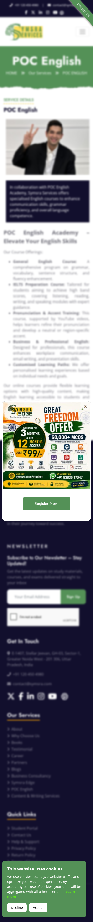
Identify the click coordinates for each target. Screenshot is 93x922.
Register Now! (47, 503)
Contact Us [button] (83, 10)
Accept (38, 907)
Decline (17, 907)
